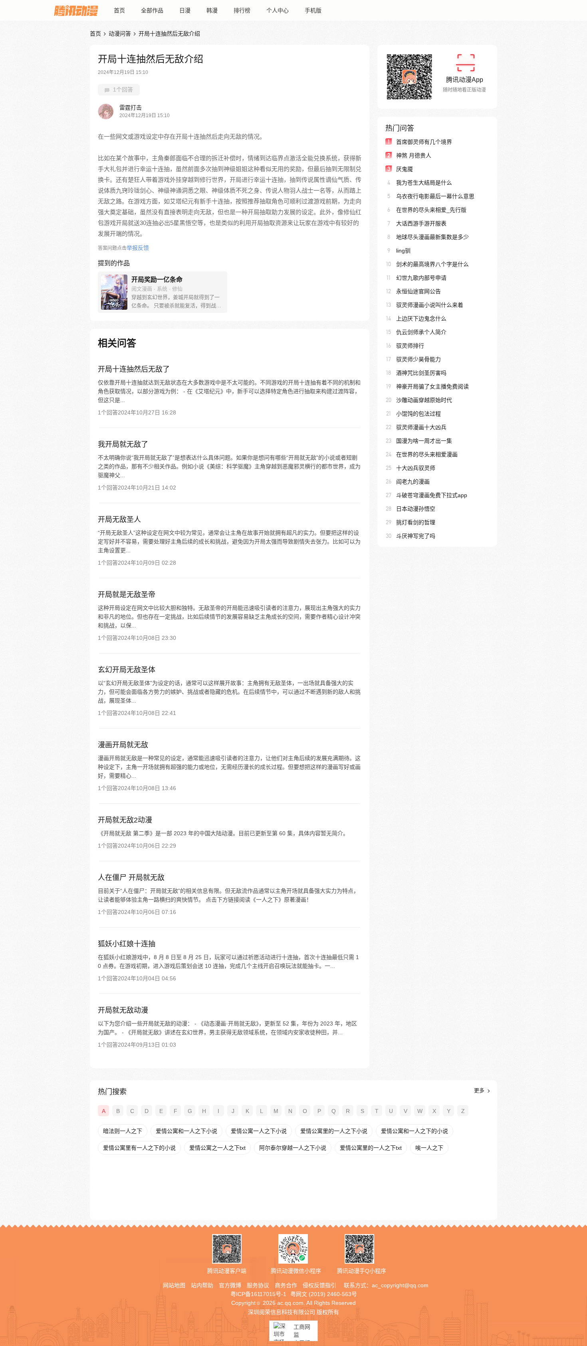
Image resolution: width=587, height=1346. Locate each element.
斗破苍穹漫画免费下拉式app (431, 495)
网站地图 (174, 1285)
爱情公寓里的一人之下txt (371, 1148)
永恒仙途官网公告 (418, 291)
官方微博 (230, 1285)
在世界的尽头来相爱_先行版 (431, 210)
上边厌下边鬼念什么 (421, 318)
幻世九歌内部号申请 (421, 278)
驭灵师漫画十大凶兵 (421, 427)
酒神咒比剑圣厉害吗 (421, 373)
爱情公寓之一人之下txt (217, 1148)
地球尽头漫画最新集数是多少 (432, 237)
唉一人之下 (429, 1148)
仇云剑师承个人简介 (421, 332)
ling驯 (403, 250)
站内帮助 (202, 1285)
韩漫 (212, 10)
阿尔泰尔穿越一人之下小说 (292, 1148)
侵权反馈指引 (319, 1285)
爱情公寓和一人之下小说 (186, 1131)
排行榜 (242, 10)
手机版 (313, 10)
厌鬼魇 (404, 169)
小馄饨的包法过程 (418, 413)
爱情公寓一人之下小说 (259, 1131)
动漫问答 (120, 33)
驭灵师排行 (410, 345)
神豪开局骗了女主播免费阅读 (432, 386)
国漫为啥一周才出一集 (424, 441)
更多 (480, 1090)
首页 (119, 10)
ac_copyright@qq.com (400, 1285)
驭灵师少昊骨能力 (418, 359)
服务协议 (258, 1285)
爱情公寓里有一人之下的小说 (139, 1148)
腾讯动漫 (76, 10)
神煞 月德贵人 (413, 155)
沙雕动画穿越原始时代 (424, 400)
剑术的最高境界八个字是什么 (432, 264)
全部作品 (152, 10)
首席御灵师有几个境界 (424, 142)
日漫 (184, 10)
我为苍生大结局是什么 (424, 182)
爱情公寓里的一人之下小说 (333, 1131)
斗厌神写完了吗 (415, 536)
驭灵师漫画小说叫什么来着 (429, 305)
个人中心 (277, 10)
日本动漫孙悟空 (415, 509)
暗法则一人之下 (122, 1131)
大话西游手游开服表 (421, 223)
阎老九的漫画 (413, 481)
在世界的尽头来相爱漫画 (427, 454)
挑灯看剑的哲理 (415, 522)
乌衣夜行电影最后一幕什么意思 (435, 196)
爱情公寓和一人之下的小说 (414, 1131)
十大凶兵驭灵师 (415, 468)
